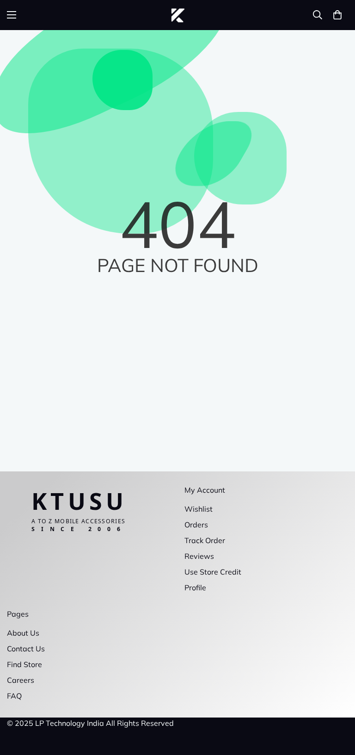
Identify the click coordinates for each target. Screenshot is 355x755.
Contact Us (26, 648)
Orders (196, 524)
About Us (23, 632)
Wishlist (198, 509)
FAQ (14, 695)
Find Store (24, 664)
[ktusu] (177, 15)
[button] (337, 14)
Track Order (204, 540)
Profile (195, 587)
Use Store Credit (212, 571)
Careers (20, 680)
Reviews (199, 556)
